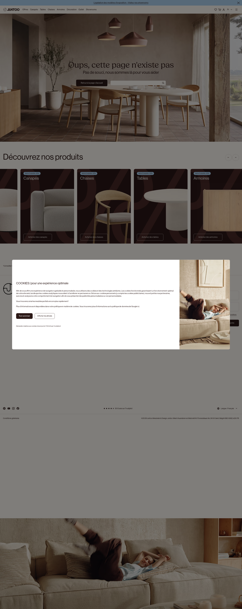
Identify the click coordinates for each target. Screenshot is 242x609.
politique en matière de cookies (66, 306)
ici (138, 306)
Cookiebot (57, 326)
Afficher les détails (44, 316)
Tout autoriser (24, 316)
